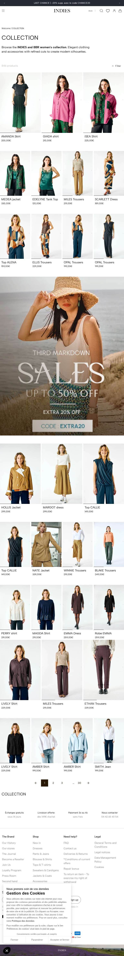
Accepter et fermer (59, 939)
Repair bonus (71, 868)
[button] (3, 10)
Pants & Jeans (41, 853)
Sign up (73, 899)
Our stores (8, 848)
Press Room (9, 875)
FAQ (66, 842)
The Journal (9, 853)
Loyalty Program (11, 870)
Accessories (40, 881)
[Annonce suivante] (119, 3)
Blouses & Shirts (42, 859)
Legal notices (102, 852)
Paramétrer (37, 939)
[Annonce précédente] (4, 3)
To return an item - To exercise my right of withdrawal (76, 878)
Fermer (14, 939)
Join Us (6, 864)
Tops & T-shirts (42, 864)
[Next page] (88, 783)
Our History (9, 842)
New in (37, 842)
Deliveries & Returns (76, 853)
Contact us (70, 848)
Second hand (9, 881)
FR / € (91, 11)
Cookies (99, 867)
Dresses (37, 848)
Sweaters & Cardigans (46, 870)
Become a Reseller (13, 859)
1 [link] (44, 782)
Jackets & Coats (42, 875)
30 (79, 782)
